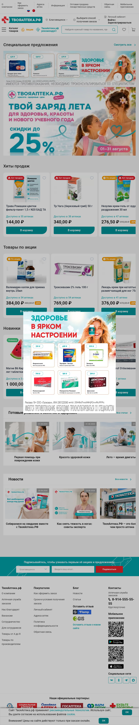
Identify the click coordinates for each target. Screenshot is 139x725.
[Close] (112, 315)
